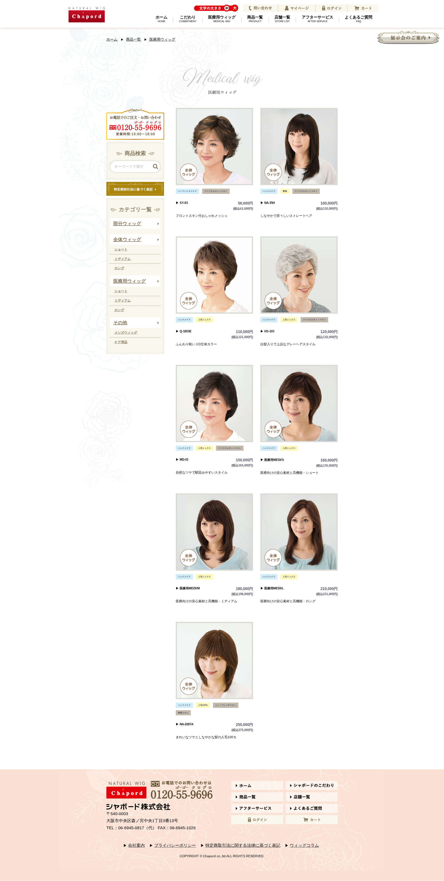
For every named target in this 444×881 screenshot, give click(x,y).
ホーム (161, 19)
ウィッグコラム (304, 845)
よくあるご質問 (358, 19)
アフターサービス (317, 19)
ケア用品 (120, 342)
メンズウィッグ (125, 332)
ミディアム (122, 259)
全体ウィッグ (127, 239)
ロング (119, 268)
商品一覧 (255, 19)
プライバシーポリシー (175, 845)
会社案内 (136, 845)
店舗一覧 (282, 19)
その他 (120, 322)
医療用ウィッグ (222, 19)
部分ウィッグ (127, 223)
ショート (120, 249)
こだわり (188, 19)
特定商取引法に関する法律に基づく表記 (242, 845)
